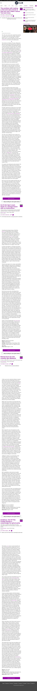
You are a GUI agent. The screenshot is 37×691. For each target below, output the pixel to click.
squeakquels (12, 94)
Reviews (3, 530)
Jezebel (7, 0)
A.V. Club (4, 0)
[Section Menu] (1, 3)
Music (16, 5)
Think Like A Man (10, 113)
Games (21, 5)
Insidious (6, 530)
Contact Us (33, 683)
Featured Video (27, 24)
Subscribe (25, 5)
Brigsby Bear (9, 152)
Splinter (10, 0)
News (5, 5)
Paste (1, 0)
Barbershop (18, 113)
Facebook (20, 683)
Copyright (24, 683)
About (3, 683)
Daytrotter (13, 0)
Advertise (11, 683)
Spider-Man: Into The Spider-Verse (8, 99)
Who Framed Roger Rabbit (13, 98)
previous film (14, 600)
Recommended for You (28, 7)
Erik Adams (3, 14)
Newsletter (31, 5)
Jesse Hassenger (3, 361)
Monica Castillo (3, 212)
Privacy (28, 683)
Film (12, 5)
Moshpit (17, 0)
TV (9, 5)
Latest (1, 5)
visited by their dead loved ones (8, 446)
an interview (4, 39)
